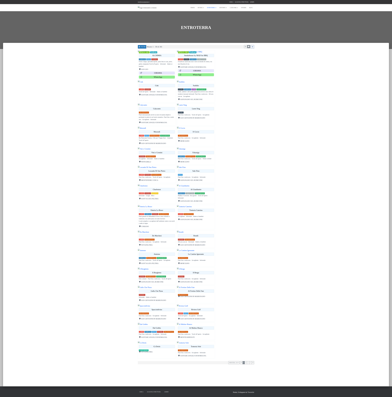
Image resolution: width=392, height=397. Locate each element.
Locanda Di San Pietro (156, 171)
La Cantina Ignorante (196, 254)
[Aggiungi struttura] (252, 47)
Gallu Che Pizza (157, 291)
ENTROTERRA (211, 7)
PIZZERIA (154, 59)
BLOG (251, 7)
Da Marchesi (157, 236)
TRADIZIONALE (143, 112)
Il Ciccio (196, 132)
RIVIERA (200, 7)
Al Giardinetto (195, 189)
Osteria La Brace (157, 210)
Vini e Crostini (156, 152)
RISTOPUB (155, 193)
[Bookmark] (139, 51)
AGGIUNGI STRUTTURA (242, 2)
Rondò (195, 236)
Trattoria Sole (196, 346)
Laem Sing (196, 109)
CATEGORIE (233, 7)
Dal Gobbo (157, 328)
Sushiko (196, 85)
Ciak (157, 85)
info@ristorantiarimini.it (143, 2)
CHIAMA (158, 73)
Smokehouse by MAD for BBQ (196, 55)
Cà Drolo (156, 346)
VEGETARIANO (201, 89)
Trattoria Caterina (195, 210)
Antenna (157, 254)
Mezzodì (157, 132)
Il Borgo (196, 273)
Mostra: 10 (233, 362)
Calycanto (157, 109)
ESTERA (186, 59)
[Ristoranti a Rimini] (147, 7)
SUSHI (194, 89)
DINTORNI (222, 7)
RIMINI (193, 7)
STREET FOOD (202, 59)
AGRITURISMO (143, 350)
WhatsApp (158, 77)
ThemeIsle (250, 392)
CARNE (180, 59)
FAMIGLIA (142, 59)
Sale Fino (195, 171)
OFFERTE (243, 7)
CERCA (231, 2)
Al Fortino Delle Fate (196, 291)
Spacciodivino (157, 310)
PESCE (148, 59)
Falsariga (196, 152)
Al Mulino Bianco (196, 328)
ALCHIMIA (156, 55)
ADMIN (252, 2)
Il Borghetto (156, 273)
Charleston (157, 189)
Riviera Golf (195, 310)
